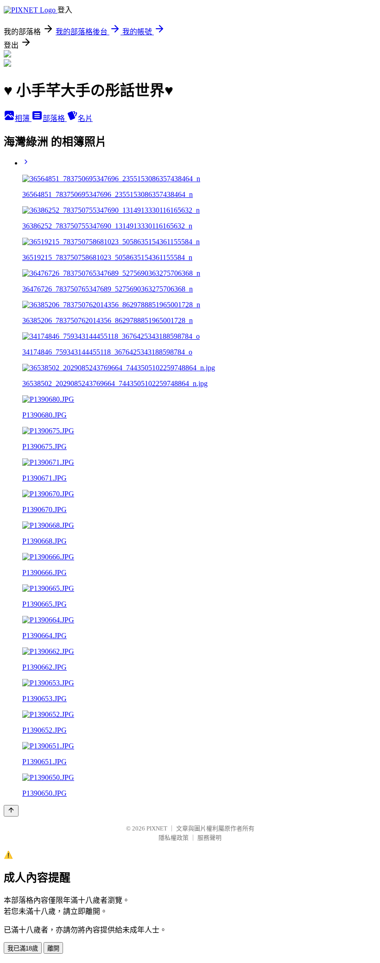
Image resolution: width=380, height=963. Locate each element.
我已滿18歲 (22, 948)
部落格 (55, 118)
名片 (85, 118)
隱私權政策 (173, 837)
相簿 (23, 118)
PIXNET (156, 828)
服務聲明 (209, 837)
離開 (53, 948)
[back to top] (11, 811)
